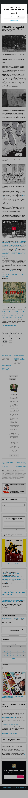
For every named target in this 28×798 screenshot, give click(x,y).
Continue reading (14, 20)
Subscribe (20, 17)
